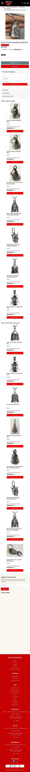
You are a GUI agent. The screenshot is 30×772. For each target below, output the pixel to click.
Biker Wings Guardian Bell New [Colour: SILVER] (14, 214)
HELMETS (15, 664)
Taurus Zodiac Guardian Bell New (14, 307)
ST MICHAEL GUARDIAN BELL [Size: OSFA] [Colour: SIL (15, 467)
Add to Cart (15, 63)
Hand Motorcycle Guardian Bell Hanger (14, 560)
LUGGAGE (15, 666)
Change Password (15, 680)
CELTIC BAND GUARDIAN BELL (14, 152)
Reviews (5, 96)
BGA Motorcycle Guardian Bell (14, 436)
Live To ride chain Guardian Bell (14, 343)
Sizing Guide (15, 696)
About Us (15, 694)
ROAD (15, 660)
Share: (3, 45)
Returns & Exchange (15, 692)
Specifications (6, 93)
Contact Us (15, 700)
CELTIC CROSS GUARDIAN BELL (14, 121)
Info (22, 49)
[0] (28, 3)
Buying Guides (15, 704)
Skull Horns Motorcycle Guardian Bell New (13, 245)
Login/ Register (15, 676)
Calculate (15, 84)
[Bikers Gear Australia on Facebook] (14, 761)
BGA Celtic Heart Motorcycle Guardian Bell (14, 183)
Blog (15, 698)
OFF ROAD (15, 662)
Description (5, 90)
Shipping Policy (15, 690)
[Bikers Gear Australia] (7, 3)
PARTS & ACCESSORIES (15, 669)
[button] (15, 66)
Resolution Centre (15, 688)
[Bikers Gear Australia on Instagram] (17, 761)
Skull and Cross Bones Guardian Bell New (13, 276)
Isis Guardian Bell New (13, 404)
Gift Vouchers (15, 702)
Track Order (15, 678)
